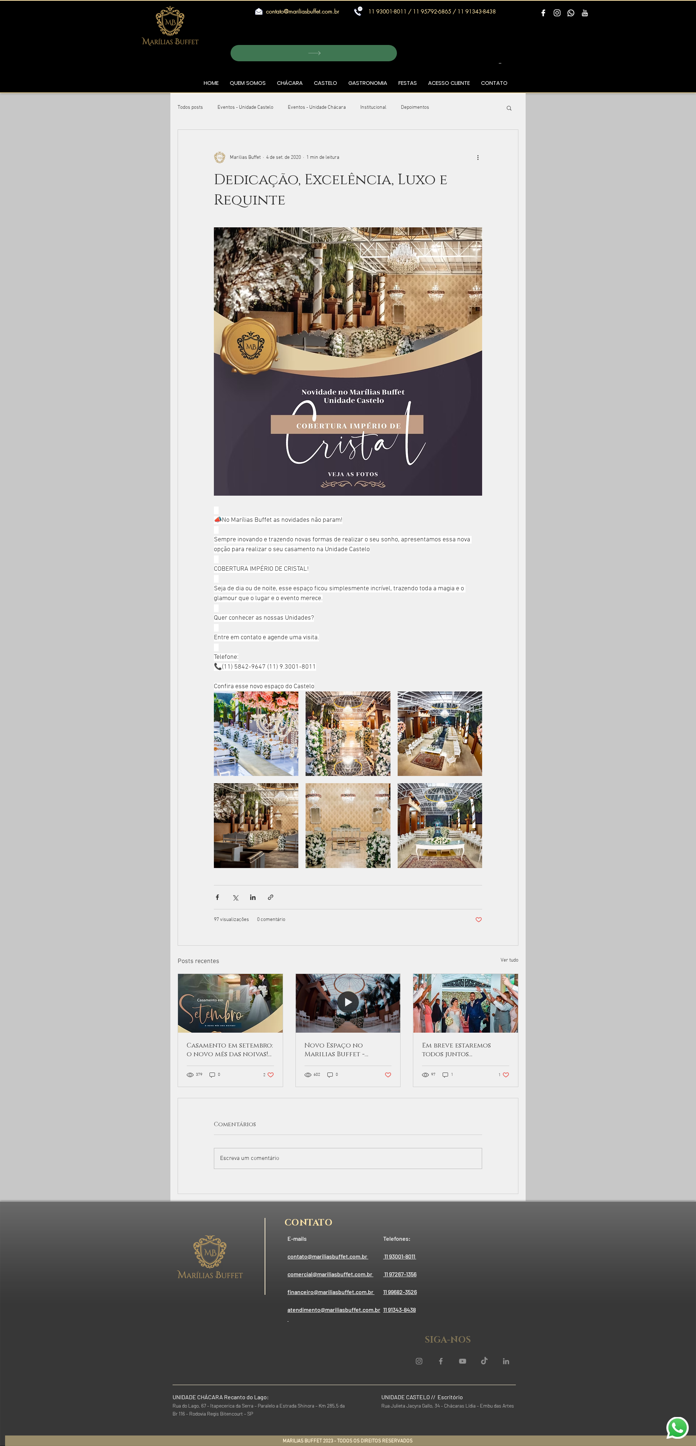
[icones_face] (543, 13)
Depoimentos (415, 107)
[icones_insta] (557, 13)
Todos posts (190, 107)
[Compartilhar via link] (270, 897)
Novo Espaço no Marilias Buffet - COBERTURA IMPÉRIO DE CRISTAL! (346, 1050)
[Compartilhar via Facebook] (217, 897)
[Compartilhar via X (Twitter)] (235, 897)
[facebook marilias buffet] (440, 1361)
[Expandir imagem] (256, 733)
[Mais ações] (477, 157)
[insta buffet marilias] (419, 1361)
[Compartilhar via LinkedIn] (252, 897)
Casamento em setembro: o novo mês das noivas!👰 (230, 1050)
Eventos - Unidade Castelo (245, 107)
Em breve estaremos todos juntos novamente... (456, 1050)
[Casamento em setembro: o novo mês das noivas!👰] (230, 1003)
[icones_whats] (571, 13)
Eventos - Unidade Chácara (317, 107)
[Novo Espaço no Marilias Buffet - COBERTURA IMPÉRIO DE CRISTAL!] (348, 1003)
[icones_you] (584, 13)
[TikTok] (484, 1361)
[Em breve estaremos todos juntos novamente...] (465, 1003)
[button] (314, 53)
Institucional (373, 107)
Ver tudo (509, 960)
